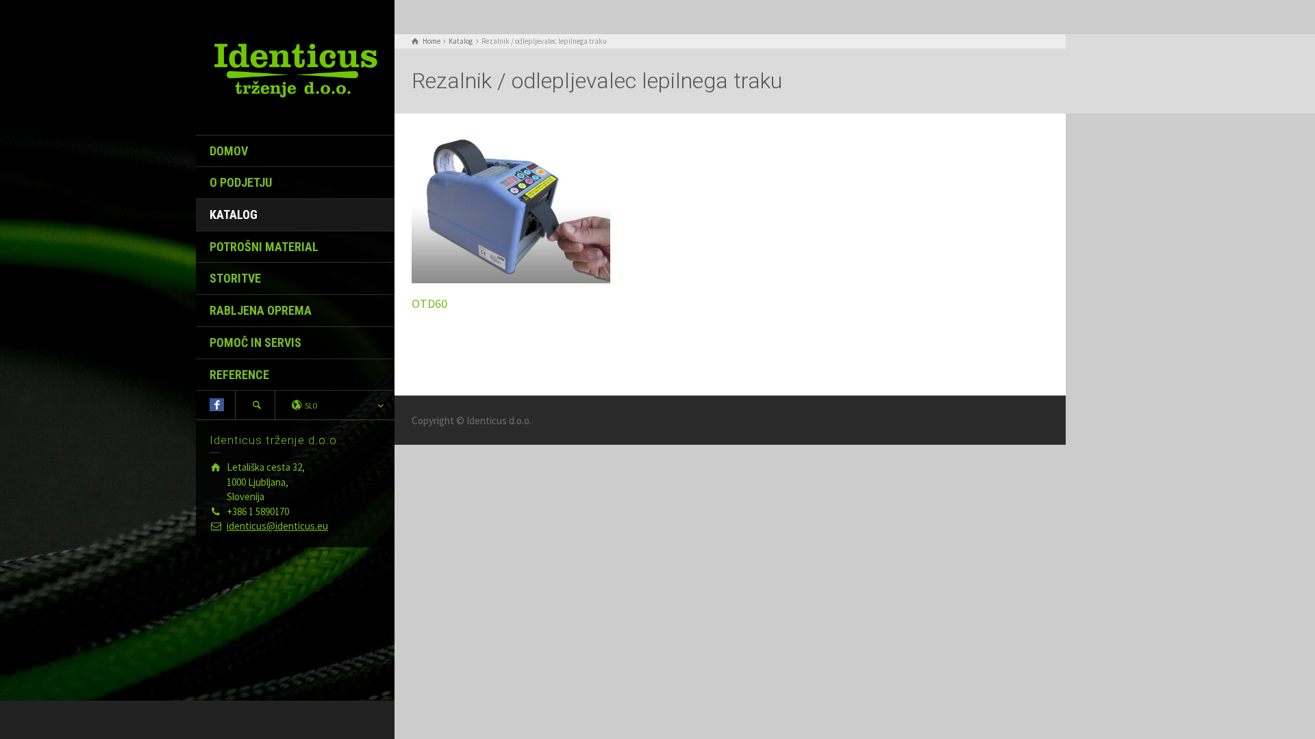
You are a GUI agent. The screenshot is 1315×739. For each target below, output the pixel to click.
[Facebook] (217, 404)
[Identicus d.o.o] (295, 69)
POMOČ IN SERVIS (255, 342)
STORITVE (235, 278)
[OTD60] (511, 207)
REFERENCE (239, 374)
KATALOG (234, 214)
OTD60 (429, 303)
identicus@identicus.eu (277, 525)
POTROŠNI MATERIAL (264, 246)
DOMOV (229, 151)
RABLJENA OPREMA (261, 310)
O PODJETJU (241, 182)
